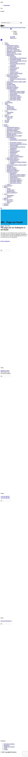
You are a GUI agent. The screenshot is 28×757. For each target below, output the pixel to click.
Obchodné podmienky (9, 744)
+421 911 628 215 (6, 14)
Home (2, 226)
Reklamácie (6, 745)
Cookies (6, 749)
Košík (11, 37)
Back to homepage (5, 241)
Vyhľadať (3, 22)
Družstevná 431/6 (5, 370)
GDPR (5, 748)
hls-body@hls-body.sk (7, 17)
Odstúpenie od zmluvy (9, 746)
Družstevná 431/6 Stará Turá (9, 18)
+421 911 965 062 (6, 15)
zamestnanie (7, 5)
